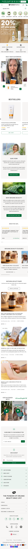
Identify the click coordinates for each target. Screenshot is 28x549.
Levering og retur (5, 508)
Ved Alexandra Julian (5, 321)
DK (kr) (14, 534)
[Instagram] (10, 519)
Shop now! (23, 1)
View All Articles (14, 288)
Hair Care (25, 16)
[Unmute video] (20, 60)
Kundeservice (4, 505)
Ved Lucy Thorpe (4, 354)
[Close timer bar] (27, 0)
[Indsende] (23, 441)
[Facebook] (6, 519)
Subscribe (14, 462)
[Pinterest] (21, 519)
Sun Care (20, 16)
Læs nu (2, 357)
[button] (6, 411)
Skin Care (15, 16)
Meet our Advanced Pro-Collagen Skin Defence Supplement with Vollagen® (11, 314)
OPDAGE (3, 502)
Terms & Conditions (17, 540)
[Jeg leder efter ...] (25, 8)
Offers (3, 16)
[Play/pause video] (20, 63)
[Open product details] (20, 89)
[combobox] (5, 460)
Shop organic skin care (14, 215)
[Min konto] (23, 5)
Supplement (9, 16)
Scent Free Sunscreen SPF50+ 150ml (14, 87)
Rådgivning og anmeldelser (7, 511)
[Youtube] (17, 519)
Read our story (14, 174)
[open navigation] (2, 5)
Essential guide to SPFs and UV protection (13, 348)
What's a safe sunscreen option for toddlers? (11, 382)
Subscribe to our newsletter (14, 432)
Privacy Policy (9, 540)
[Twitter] (14, 519)
